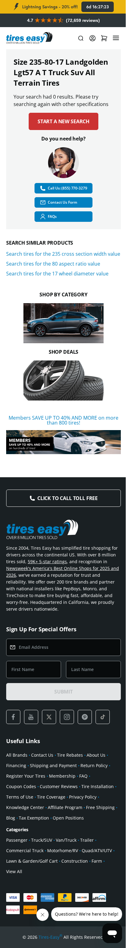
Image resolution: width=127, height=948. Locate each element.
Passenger (16, 840)
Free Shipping (100, 807)
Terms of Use (19, 797)
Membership (62, 776)
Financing (16, 765)
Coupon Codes (21, 786)
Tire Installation (97, 786)
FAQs (52, 216)
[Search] (81, 38)
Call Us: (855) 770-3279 (67, 188)
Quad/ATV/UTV (97, 850)
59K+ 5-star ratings (47, 561)
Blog (10, 818)
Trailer (87, 840)
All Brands (16, 755)
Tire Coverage (51, 797)
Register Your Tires (25, 776)
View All (14, 871)
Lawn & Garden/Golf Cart (32, 861)
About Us (96, 755)
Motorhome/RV (62, 850)
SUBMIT (63, 691)
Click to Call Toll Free (67, 498)
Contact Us (42, 755)
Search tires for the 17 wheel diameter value (57, 273)
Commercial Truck (24, 850)
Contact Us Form (62, 202)
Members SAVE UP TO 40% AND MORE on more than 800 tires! (63, 420)
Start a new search (63, 121)
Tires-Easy (50, 937)
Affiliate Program (65, 807)
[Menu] (116, 38)
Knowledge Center (25, 807)
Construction (74, 861)
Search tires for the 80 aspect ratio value (53, 263)
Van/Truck (66, 840)
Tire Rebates (70, 755)
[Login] (92, 38)
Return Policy (94, 765)
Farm (97, 861)
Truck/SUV (41, 840)
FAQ (83, 776)
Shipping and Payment (53, 765)
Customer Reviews (59, 786)
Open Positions (68, 818)
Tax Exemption (34, 818)
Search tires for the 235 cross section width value (63, 253)
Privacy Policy (82, 797)
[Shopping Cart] (104, 38)
